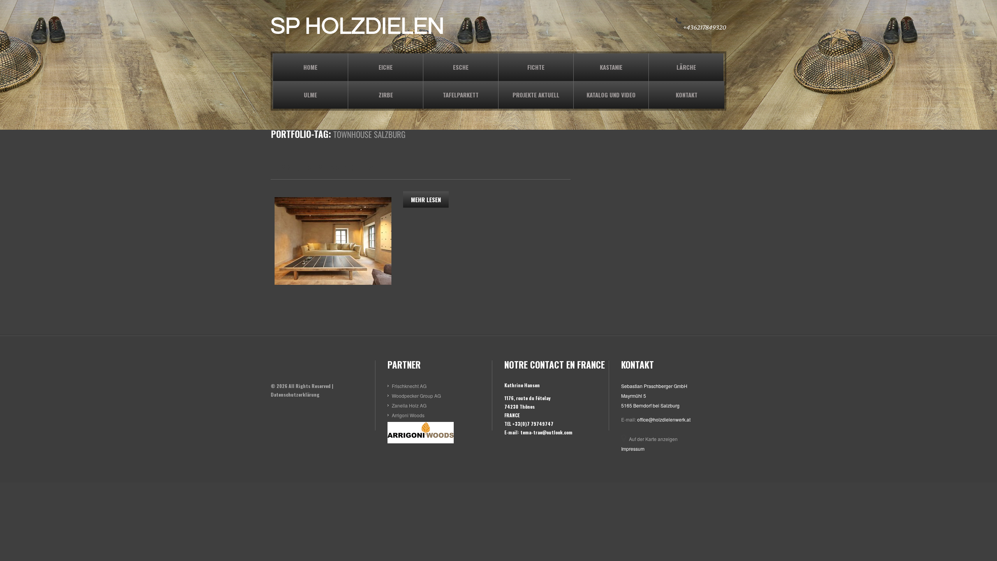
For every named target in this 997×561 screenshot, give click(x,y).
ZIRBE (386, 94)
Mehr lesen (426, 199)
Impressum (633, 448)
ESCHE (461, 67)
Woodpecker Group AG (416, 395)
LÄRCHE (686, 67)
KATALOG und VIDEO (611, 94)
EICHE (386, 67)
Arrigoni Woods (408, 415)
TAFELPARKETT (461, 94)
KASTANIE (611, 67)
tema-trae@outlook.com (546, 432)
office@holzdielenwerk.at (664, 419)
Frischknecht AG (409, 386)
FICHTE (535, 67)
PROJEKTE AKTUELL (536, 94)
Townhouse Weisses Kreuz (322, 168)
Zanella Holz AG (409, 405)
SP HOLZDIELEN (357, 26)
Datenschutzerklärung (295, 394)
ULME (310, 94)
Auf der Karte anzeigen (653, 439)
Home (310, 67)
